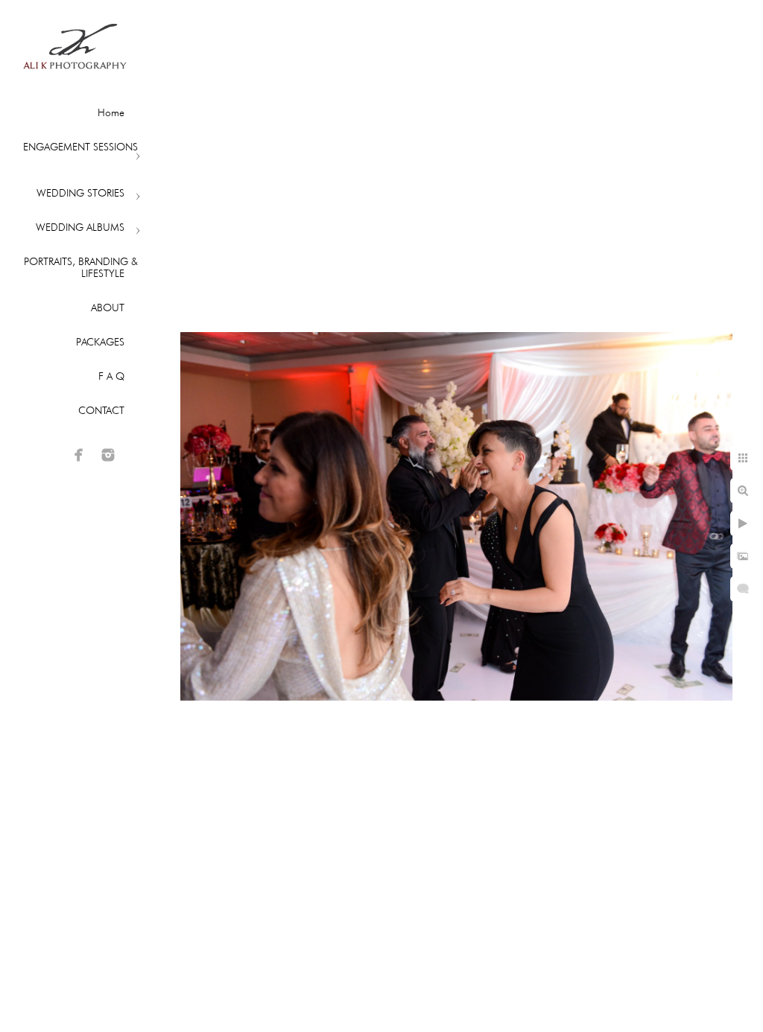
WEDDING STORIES (80, 193)
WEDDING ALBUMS (80, 227)
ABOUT (107, 307)
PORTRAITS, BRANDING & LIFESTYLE (81, 267)
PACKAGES (100, 342)
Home (111, 112)
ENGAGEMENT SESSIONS (80, 147)
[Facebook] (79, 455)
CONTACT (101, 410)
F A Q (111, 376)
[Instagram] (108, 455)
